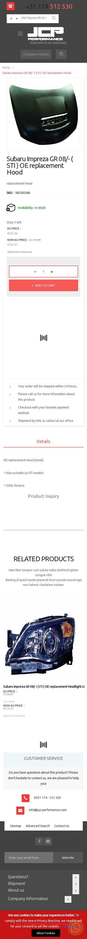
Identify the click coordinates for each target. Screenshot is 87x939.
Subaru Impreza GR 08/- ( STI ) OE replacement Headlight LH (44, 686)
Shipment (16, 883)
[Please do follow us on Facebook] (39, 841)
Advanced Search (38, 826)
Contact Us (61, 826)
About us (16, 890)
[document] (43, 925)
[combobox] (31, 17)
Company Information (28, 898)
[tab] (43, 442)
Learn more (68, 926)
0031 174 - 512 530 (47, 797)
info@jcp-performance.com (47, 810)
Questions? (18, 876)
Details (43, 441)
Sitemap (15, 826)
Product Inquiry (43, 496)
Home (6, 67)
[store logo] (46, 33)
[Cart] (61, 54)
